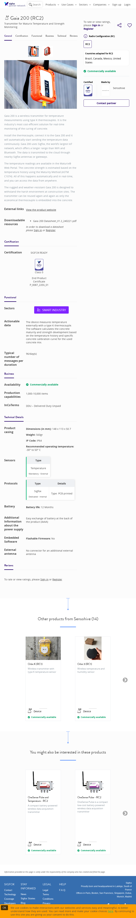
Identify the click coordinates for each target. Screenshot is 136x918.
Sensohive (119, 88)
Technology (10, 894)
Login (127, 4)
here (110, 911)
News (23, 894)
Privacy (46, 903)
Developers (10, 903)
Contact (8, 890)
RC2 (87, 44)
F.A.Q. (62, 890)
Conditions (48, 899)
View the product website (41, 209)
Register (89, 29)
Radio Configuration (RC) (102, 36)
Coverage (9, 899)
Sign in (96, 25)
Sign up (116, 4)
